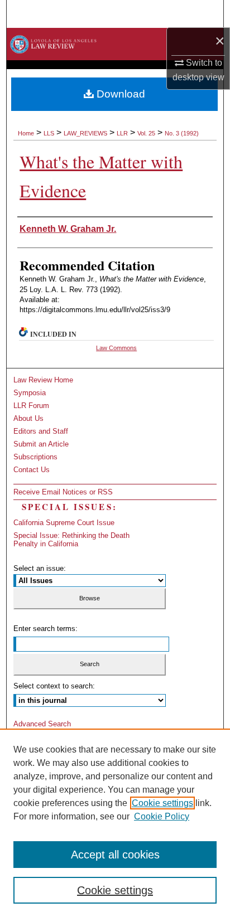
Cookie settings (162, 803)
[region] (115, 823)
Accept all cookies (115, 854)
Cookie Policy (161, 816)
